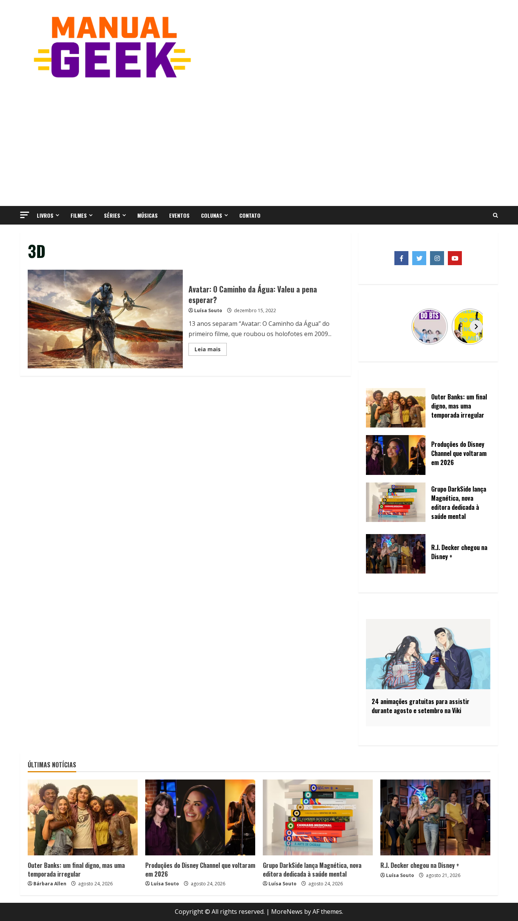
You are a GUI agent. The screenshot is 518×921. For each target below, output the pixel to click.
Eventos (179, 215)
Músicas (147, 215)
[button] (24, 215)
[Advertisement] (259, 141)
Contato (250, 215)
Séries (112, 215)
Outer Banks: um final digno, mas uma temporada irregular (76, 869)
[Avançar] (476, 326)
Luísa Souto (208, 310)
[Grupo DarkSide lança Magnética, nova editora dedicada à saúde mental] (318, 817)
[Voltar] (380, 326)
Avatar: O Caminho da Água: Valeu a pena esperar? (105, 319)
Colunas (211, 215)
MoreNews (287, 911)
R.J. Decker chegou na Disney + (419, 865)
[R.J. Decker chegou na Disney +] (435, 817)
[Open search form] (495, 215)
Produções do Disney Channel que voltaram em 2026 (200, 869)
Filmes (79, 215)
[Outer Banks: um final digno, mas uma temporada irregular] (83, 817)
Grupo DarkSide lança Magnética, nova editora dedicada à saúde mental (312, 869)
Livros (45, 215)
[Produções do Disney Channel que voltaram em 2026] (200, 817)
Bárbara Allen (49, 883)
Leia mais (211, 350)
